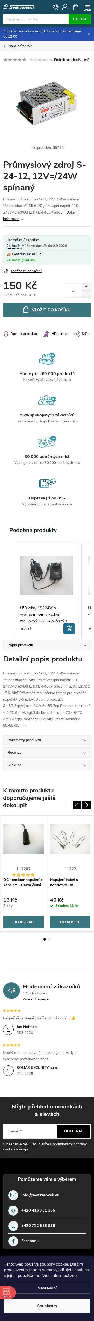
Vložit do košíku (51, 310)
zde (73, 1275)
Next (86, 805)
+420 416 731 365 (38, 1210)
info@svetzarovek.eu (40, 1195)
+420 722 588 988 (38, 1225)
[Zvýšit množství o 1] (86, 286)
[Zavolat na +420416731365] (55, 7)
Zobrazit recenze (36, 999)
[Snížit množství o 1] (86, 293)
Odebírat (73, 1131)
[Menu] (87, 7)
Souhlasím (47, 1306)
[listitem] (46, 591)
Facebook (30, 1241)
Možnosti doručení (26, 271)
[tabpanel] (23, 873)
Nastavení (47, 1288)
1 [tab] (44, 939)
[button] (8, 591)
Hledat (80, 19)
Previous (77, 805)
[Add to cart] (69, 628)
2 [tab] (49, 939)
